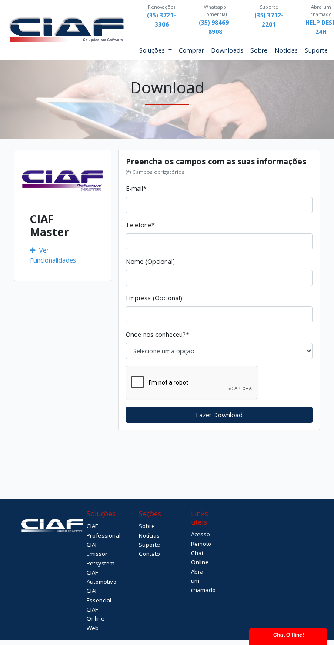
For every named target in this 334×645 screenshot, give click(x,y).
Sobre (258, 50)
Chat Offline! (288, 635)
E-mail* (136, 188)
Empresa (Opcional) (154, 298)
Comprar (191, 50)
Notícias (286, 50)
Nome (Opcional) (150, 261)
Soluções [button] (153, 50)
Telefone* (140, 225)
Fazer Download (219, 415)
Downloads (227, 50)
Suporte (316, 50)
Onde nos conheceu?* (157, 334)
